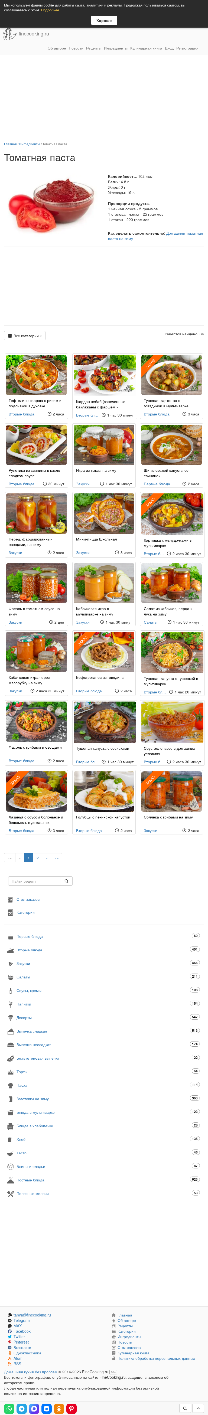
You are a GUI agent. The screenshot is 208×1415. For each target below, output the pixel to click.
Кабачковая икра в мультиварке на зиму (94, 611)
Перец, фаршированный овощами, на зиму (31, 541)
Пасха (107, 1085)
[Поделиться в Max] (34, 1409)
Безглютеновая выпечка (107, 1058)
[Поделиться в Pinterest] (71, 1409)
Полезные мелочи (107, 1193)
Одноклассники (27, 1352)
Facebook (22, 1331)
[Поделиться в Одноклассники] (59, 1409)
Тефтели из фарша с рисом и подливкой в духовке (35, 403)
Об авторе (57, 48)
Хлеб (107, 1139)
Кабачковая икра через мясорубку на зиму (29, 679)
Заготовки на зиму (107, 1098)
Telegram (22, 1320)
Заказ (150, 363)
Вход (169, 48)
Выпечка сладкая (107, 1031)
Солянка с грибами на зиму (168, 817)
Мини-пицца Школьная (96, 539)
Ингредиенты (116, 48)
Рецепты (93, 48)
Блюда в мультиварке (107, 1112)
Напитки (107, 1004)
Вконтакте (22, 1347)
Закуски (83, 483)
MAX (18, 1325)
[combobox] (34, 881)
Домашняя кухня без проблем (30, 1371)
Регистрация (187, 48)
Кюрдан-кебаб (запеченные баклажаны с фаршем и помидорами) (100, 407)
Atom (18, 1358)
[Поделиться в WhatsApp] (9, 1409)
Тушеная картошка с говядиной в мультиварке (166, 403)
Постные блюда (107, 1180)
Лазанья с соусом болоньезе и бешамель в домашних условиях (36, 822)
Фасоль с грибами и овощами (35, 747)
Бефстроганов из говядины (100, 677)
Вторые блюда (21, 414)
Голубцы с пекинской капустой (103, 817)
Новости (76, 48)
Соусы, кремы (107, 990)
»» (56, 857)
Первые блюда (157, 483)
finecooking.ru (33, 33)
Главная (10, 144)
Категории (26, 912)
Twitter (19, 1336)
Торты (107, 1071)
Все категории (26, 335)
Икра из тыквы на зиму (96, 470)
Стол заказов (28, 899)
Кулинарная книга (146, 48)
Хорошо (104, 20)
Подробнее (50, 9)
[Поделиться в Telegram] (22, 1409)
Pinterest (21, 1342)
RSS (17, 1363)
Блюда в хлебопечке (107, 1125)
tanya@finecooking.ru (32, 1315)
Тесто (107, 1152)
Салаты (150, 622)
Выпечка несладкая (107, 1044)
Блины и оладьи (107, 1166)
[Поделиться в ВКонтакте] (46, 1409)
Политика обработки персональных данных (156, 1358)
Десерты (107, 1017)
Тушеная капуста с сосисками (102, 748)
